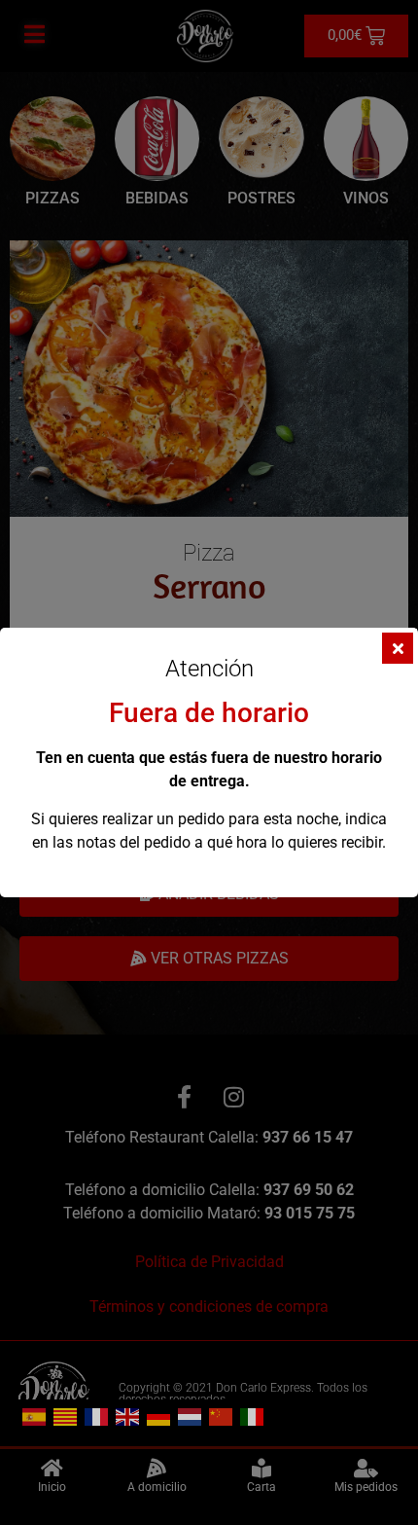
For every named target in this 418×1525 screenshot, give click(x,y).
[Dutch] (190, 1415)
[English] (128, 1415)
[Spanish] (35, 1415)
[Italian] (252, 1415)
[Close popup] (397, 648)
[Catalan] (66, 1415)
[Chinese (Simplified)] (221, 1415)
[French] (97, 1415)
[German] (159, 1415)
